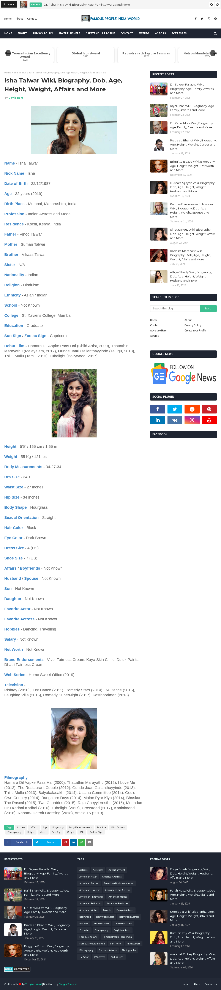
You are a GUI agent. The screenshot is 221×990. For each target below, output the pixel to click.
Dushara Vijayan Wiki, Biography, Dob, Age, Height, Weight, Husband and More (192, 187)
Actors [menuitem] (160, 33)
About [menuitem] (22, 33)
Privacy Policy (193, 325)
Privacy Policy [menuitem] (43, 33)
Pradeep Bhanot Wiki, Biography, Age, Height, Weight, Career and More (193, 144)
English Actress (122, 930)
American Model (118, 896)
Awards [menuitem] (144, 33)
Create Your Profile (195, 330)
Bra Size (101, 827)
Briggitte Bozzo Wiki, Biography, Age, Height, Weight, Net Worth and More (192, 166)
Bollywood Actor (105, 916)
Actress (21, 827)
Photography (129, 950)
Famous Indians (88, 936)
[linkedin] (157, 420)
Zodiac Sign (20, 72)
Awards (154, 335)
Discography (102, 930)
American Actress (112, 876)
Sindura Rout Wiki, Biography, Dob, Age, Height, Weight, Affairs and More (192, 234)
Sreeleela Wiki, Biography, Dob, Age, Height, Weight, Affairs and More (192, 916)
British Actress (101, 923)
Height (30, 832)
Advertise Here (158, 330)
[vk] (175, 420)
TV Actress (99, 956)
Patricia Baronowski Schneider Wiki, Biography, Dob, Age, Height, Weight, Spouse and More (191, 210)
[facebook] (195, 18)
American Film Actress (117, 890)
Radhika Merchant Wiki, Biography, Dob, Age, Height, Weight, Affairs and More (190, 255)
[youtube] (209, 420)
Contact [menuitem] (126, 33)
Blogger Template (68, 984)
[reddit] (192, 409)
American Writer (88, 910)
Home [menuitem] (8, 33)
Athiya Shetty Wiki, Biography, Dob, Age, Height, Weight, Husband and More (191, 276)
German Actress (108, 950)
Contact (32, 19)
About (19, 19)
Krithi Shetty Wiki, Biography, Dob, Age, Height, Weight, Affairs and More (192, 937)
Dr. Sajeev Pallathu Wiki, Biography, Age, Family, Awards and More (192, 89)
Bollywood (85, 916)
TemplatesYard (33, 984)
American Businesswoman (119, 883)
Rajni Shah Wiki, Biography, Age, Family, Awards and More (192, 108)
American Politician (90, 903)
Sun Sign (56, 832)
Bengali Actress (125, 910)
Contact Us (211, 984)
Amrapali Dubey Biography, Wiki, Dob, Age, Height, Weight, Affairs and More (193, 958)
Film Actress (118, 827)
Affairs (34, 827)
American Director (89, 890)
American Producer (117, 903)
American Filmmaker (91, 896)
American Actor (88, 876)
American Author (88, 883)
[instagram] (209, 18)
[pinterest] (215, 18)
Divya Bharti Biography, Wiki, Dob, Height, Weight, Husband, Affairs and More (191, 873)
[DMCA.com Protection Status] (17, 971)
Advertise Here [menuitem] (69, 33)
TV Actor (83, 956)
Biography (58, 827)
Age (45, 827)
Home (7, 19)
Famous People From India (117, 936)
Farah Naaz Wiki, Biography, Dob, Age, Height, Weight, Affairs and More (193, 895)
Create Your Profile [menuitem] (100, 33)
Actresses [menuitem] (179, 33)
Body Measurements (80, 827)
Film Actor (116, 943)
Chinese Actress (123, 923)
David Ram (16, 98)
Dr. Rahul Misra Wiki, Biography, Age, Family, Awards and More (87, 4)
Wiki (82, 832)
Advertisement (117, 869)
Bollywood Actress (129, 916)
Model (43, 832)
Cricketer (84, 930)
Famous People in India (92, 943)
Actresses (98, 869)
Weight (70, 832)
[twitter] (202, 18)
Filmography (15, 832)
